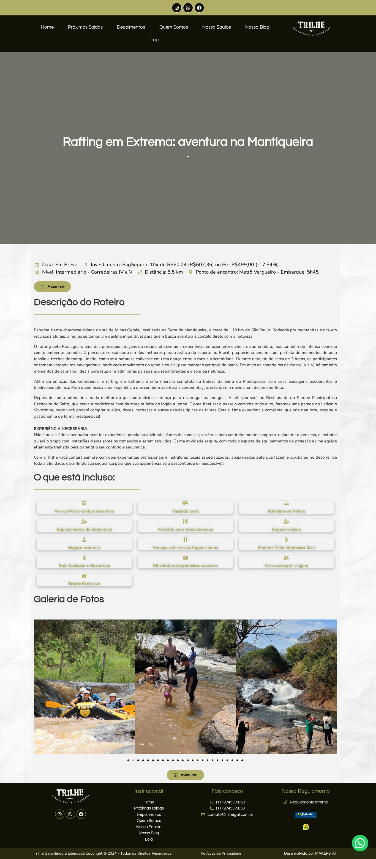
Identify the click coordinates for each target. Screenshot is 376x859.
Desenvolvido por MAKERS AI (310, 853)
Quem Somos (173, 27)
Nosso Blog (257, 27)
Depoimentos (131, 27)
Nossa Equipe (216, 27)
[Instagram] (177, 8)
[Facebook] (199, 8)
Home (47, 27)
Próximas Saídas (85, 27)
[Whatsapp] (188, 8)
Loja (155, 39)
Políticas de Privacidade (221, 853)
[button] (128, 760)
